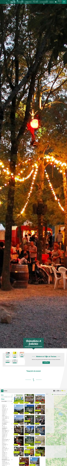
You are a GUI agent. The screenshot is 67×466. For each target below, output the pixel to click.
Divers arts (4, 456)
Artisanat (4, 406)
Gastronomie (5, 432)
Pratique (35, 1)
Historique (4, 434)
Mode (3, 438)
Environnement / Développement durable (7, 459)
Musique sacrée (5, 440)
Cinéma (4, 414)
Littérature (4, 435)
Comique (4, 426)
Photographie (5, 444)
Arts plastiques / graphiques (7, 428)
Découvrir (13, 1)
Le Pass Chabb (44, 1)
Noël (3, 442)
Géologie (4, 461)
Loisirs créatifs (5, 418)
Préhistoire (4, 420)
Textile (3, 407)
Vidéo (3, 451)
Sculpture (4, 447)
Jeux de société (5, 462)
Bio (3, 425)
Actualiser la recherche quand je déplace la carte (59, 394)
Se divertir (28, 1)
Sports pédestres (5, 430)
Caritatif (4, 419)
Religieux (4, 415)
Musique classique (6, 439)
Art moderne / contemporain (7, 424)
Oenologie (4, 452)
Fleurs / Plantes (5, 431)
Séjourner (20, 1)
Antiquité (4, 455)
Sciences (4, 465)
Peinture (4, 443)
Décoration (4, 410)
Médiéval (4, 436)
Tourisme (4, 411)
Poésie (4, 446)
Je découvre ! (46, 362)
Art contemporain (5, 422)
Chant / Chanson (5, 416)
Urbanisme (4, 412)
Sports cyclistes (5, 448)
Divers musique (5, 457)
